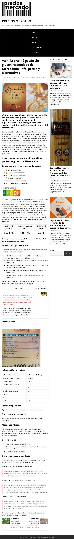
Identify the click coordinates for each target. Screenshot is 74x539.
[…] (58, 104)
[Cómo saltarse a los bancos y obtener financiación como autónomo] (61, 77)
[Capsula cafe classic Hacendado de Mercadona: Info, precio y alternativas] (61, 217)
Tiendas (35, 53)
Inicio (34, 33)
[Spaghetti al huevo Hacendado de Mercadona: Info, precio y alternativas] (61, 165)
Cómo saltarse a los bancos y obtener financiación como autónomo (59, 84)
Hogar (34, 43)
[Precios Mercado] (17, 16)
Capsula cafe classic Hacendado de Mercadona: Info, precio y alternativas (60, 224)
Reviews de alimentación (37, 77)
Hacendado (25, 77)
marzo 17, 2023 (8, 77)
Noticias (35, 38)
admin (17, 77)
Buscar (52, 250)
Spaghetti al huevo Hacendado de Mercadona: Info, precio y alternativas (60, 172)
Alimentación (37, 48)
